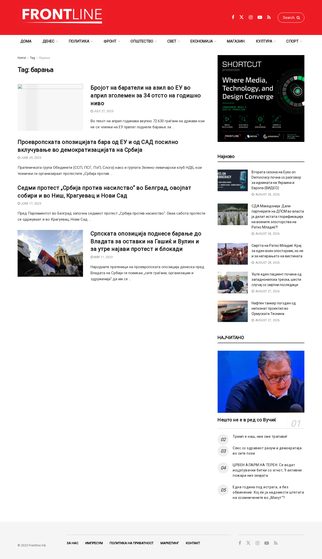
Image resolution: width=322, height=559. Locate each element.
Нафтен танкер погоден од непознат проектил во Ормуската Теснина (274, 308)
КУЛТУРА (264, 41)
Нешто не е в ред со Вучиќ (247, 419)
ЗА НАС (72, 543)
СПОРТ (292, 41)
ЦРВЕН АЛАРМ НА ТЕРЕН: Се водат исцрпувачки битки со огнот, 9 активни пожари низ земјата (267, 470)
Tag (32, 58)
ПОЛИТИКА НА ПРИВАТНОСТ (131, 543)
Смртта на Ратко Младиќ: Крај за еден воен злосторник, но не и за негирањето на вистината (277, 251)
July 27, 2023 (103, 111)
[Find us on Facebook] (233, 17)
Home (22, 58)
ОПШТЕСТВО (142, 41)
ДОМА (25, 41)
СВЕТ (171, 41)
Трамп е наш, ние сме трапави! (260, 436)
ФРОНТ (110, 41)
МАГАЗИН (236, 41)
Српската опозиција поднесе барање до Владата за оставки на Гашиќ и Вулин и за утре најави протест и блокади (146, 241)
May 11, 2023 (103, 257)
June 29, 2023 (30, 157)
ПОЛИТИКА (79, 41)
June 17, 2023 (30, 203)
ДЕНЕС (49, 41)
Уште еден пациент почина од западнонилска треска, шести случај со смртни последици (277, 279)
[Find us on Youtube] (260, 17)
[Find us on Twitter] (241, 17)
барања (44, 58)
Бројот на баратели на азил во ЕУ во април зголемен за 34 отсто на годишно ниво (146, 95)
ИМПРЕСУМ (94, 543)
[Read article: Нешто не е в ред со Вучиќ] (261, 382)
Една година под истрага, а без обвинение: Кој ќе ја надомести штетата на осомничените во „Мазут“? (268, 492)
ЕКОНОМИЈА (201, 41)
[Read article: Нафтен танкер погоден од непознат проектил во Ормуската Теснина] (233, 311)
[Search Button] (299, 18)
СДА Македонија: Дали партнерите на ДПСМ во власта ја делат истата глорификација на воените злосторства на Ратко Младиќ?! (278, 216)
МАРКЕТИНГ (169, 543)
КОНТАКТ (193, 543)
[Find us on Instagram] (251, 17)
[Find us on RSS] (269, 17)
